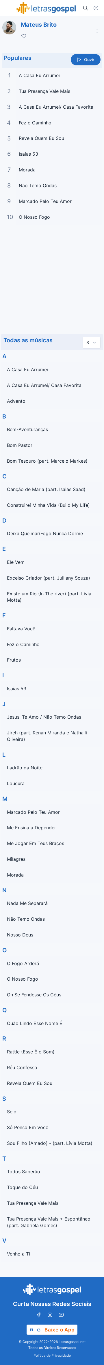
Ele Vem (16, 562)
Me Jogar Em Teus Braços (35, 843)
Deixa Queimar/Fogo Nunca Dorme (45, 533)
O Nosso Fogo (34, 217)
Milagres (16, 859)
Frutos (14, 660)
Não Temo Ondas (38, 185)
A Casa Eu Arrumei (39, 75)
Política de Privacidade (52, 1355)
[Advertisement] (52, 278)
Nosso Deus (20, 935)
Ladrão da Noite (24, 767)
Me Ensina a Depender (31, 827)
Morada (27, 170)
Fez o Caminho (35, 123)
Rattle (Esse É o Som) (31, 1052)
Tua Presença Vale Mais (44, 91)
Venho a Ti (18, 1254)
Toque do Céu (22, 1187)
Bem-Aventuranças (27, 429)
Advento (16, 401)
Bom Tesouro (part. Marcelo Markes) (47, 461)
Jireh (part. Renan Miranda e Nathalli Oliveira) (47, 736)
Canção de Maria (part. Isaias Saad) (46, 489)
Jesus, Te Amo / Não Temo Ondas (44, 717)
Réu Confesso (22, 1067)
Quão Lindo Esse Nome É (34, 1023)
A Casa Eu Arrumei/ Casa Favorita (56, 107)
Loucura (16, 783)
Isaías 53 (28, 154)
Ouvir (89, 59)
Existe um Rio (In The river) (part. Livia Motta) (49, 597)
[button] (7, 8)
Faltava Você (21, 628)
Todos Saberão (23, 1171)
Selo (11, 1111)
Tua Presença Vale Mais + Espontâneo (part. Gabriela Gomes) (48, 1222)
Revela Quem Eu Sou (41, 138)
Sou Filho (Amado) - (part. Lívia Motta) (49, 1143)
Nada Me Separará (27, 903)
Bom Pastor (19, 445)
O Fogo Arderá (23, 963)
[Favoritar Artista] (24, 36)
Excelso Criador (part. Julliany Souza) (48, 578)
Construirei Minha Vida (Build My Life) (48, 505)
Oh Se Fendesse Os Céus (34, 995)
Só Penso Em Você (27, 1127)
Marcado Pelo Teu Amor (45, 201)
